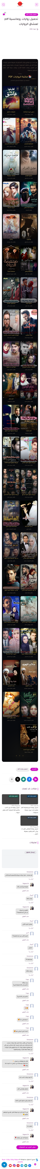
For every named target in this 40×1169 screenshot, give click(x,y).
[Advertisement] (20, 41)
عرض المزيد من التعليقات (27, 1147)
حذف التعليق (25, 890)
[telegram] (21, 1165)
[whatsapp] (25, 1165)
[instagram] (14, 1165)
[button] (29, 779)
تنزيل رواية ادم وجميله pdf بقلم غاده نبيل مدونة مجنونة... (29, 810)
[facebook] (29, 1165)
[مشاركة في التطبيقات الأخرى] (11, 779)
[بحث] (3, 4)
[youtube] (10, 1165)
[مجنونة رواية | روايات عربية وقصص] (20, 4)
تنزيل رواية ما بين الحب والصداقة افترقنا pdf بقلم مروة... (11, 810)
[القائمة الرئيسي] (36, 4)
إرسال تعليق (30, 852)
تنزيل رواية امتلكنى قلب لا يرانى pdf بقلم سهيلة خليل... (29, 831)
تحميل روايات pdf (31, 14)
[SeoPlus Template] (37, 1159)
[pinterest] (18, 1165)
